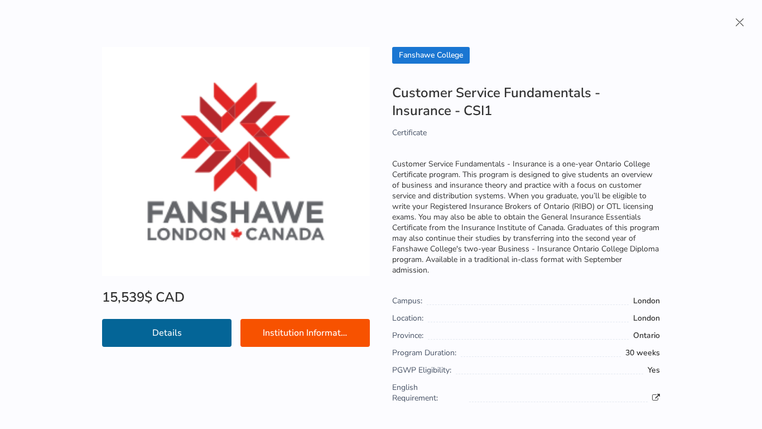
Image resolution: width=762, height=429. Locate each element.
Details (167, 333)
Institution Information (308, 333)
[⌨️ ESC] (740, 22)
